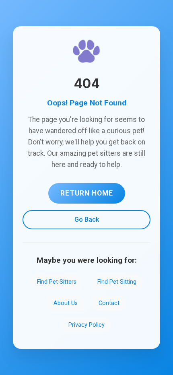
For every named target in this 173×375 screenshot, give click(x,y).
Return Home (86, 193)
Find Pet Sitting (116, 281)
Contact (109, 303)
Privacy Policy (86, 324)
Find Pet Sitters (56, 281)
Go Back (86, 219)
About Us (66, 303)
